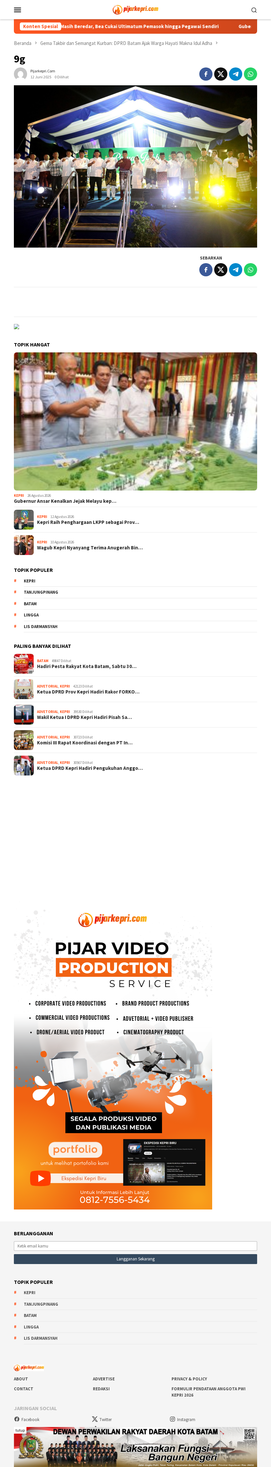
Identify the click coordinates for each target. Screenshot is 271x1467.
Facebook (30, 1419)
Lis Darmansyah (41, 626)
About (21, 1379)
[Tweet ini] (220, 74)
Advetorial (47, 686)
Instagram (186, 1419)
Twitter (105, 1419)
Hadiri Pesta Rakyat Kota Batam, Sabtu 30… (86, 666)
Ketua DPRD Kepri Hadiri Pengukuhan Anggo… (90, 768)
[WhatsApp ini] (250, 74)
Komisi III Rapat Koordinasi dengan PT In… (85, 743)
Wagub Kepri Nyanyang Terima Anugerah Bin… (90, 548)
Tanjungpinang (41, 592)
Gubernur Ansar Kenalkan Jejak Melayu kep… (65, 501)
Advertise (104, 1379)
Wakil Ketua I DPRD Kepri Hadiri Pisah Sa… (84, 717)
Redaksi (101, 1389)
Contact (23, 1389)
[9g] (135, 166)
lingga (31, 615)
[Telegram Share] (235, 74)
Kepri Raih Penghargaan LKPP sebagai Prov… (88, 522)
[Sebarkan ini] (206, 74)
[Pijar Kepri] (135, 9)
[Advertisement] (135, 834)
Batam (30, 604)
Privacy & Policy (189, 1379)
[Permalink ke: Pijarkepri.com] (20, 74)
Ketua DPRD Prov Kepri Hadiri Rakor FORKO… (88, 692)
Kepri (19, 495)
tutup (20, 1430)
